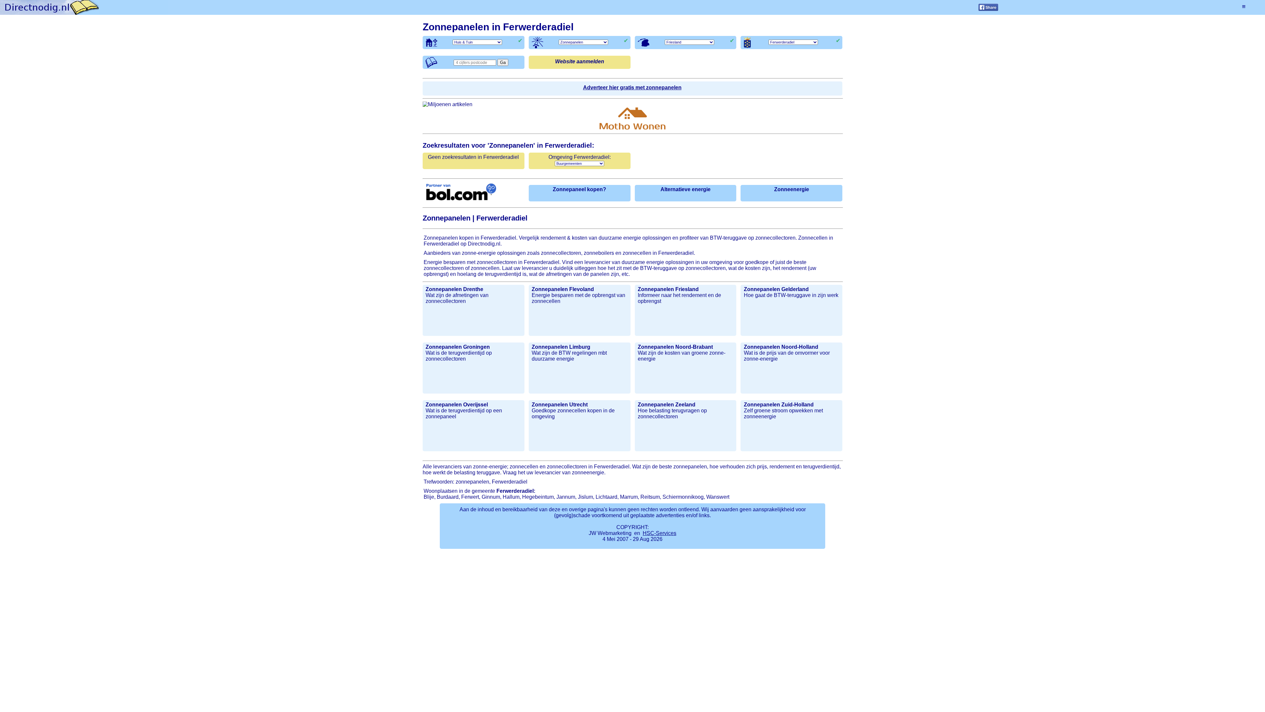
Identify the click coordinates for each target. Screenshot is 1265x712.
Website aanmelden (579, 61)
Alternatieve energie (686, 189)
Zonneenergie (791, 189)
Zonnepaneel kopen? (579, 189)
